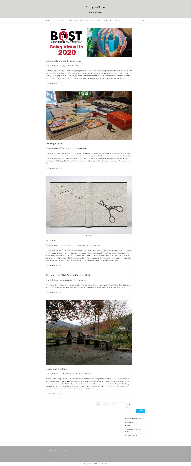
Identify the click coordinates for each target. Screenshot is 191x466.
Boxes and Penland (56, 368)
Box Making (79, 374)
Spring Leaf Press (95, 7)
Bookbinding (81, 245)
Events (77, 66)
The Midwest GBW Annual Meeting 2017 (68, 274)
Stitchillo (51, 240)
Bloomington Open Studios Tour (63, 60)
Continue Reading (54, 83)
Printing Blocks (54, 143)
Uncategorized (82, 148)
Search (127, 407)
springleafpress (53, 66)
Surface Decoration (93, 245)
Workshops (88, 374)
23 (124, 404)
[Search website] (143, 21)
